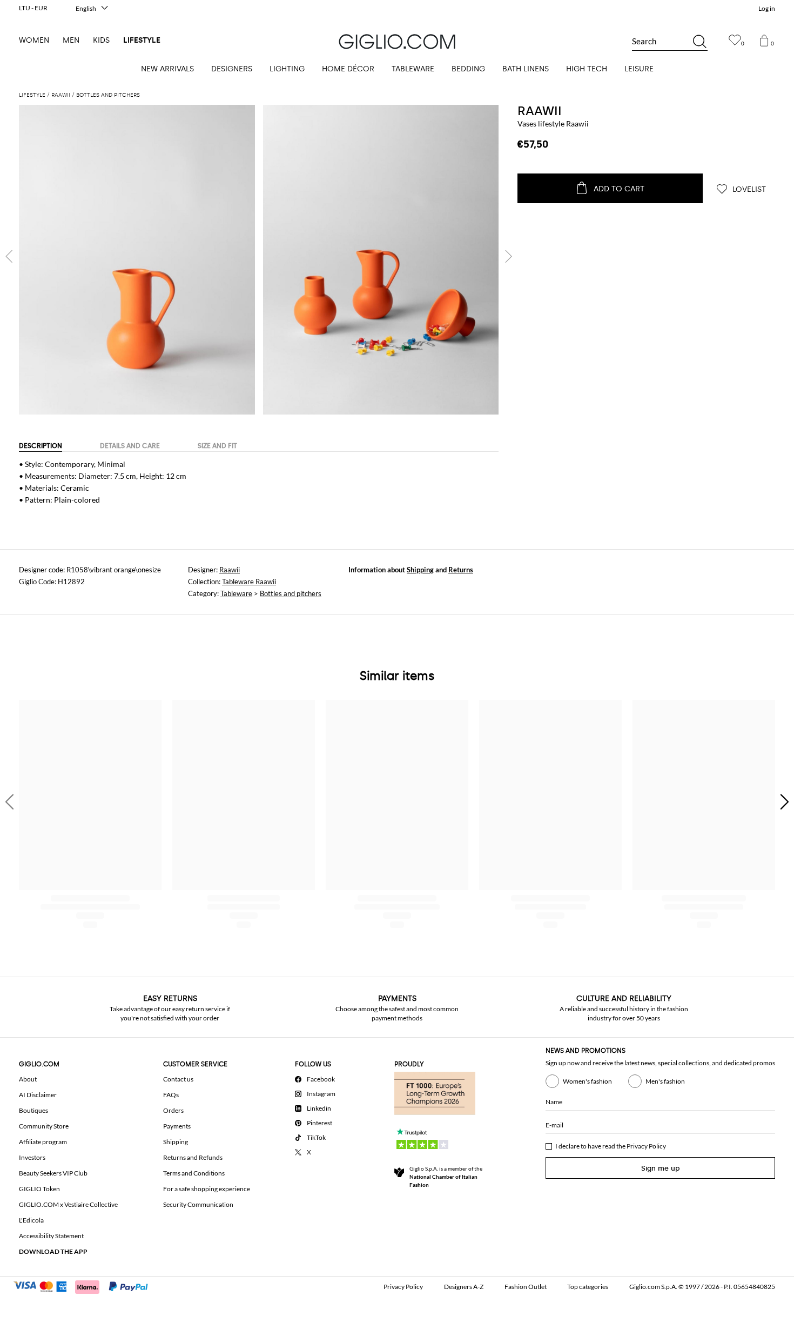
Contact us (178, 1079)
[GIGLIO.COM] (397, 42)
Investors (32, 1157)
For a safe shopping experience (206, 1189)
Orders (173, 1110)
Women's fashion (587, 1081)
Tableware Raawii (249, 581)
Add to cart (619, 188)
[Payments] (86, 1286)
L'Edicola (31, 1220)
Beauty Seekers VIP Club (53, 1173)
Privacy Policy (646, 1146)
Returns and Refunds (193, 1157)
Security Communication (198, 1204)
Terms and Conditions (194, 1173)
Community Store (44, 1126)
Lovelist (748, 189)
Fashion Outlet (525, 1287)
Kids (101, 40)
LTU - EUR (33, 8)
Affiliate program (43, 1142)
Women (34, 40)
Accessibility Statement (51, 1236)
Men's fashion (665, 1081)
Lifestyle (141, 40)
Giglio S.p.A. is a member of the (445, 1176)
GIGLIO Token (39, 1189)
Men (71, 40)
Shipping (420, 569)
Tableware (236, 593)
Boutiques (33, 1110)
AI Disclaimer (38, 1095)
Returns (460, 569)
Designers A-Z (463, 1287)
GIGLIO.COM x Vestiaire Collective (68, 1204)
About (28, 1079)
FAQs (171, 1095)
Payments (177, 1126)
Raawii (539, 110)
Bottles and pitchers (290, 593)
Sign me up (660, 1168)
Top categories (587, 1287)
